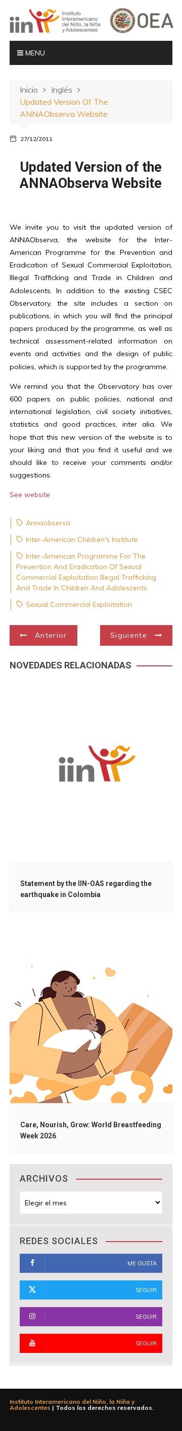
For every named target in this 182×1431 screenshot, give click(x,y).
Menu (34, 52)
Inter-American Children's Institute (82, 539)
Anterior (51, 635)
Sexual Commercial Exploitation (79, 604)
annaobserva (48, 522)
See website (30, 494)
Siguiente (128, 635)
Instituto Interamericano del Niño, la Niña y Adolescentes (72, 1404)
